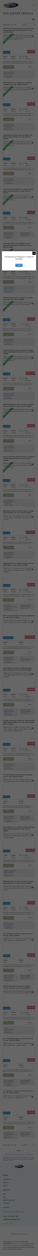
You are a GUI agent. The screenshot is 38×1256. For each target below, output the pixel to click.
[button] (7, 1179)
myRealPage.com (22, 1234)
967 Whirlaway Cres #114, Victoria (13, 1212)
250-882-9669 (7, 182)
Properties (7, 1179)
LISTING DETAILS (8, 67)
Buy (4, 1194)
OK (19, 265)
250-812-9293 (24, 660)
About (5, 1185)
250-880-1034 (7, 75)
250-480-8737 (7, 874)
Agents (5, 1182)
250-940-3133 (24, 236)
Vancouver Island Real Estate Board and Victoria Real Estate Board (19, 1158)
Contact (6, 1203)
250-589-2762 (7, 608)
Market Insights (9, 1200)
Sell (4, 1197)
